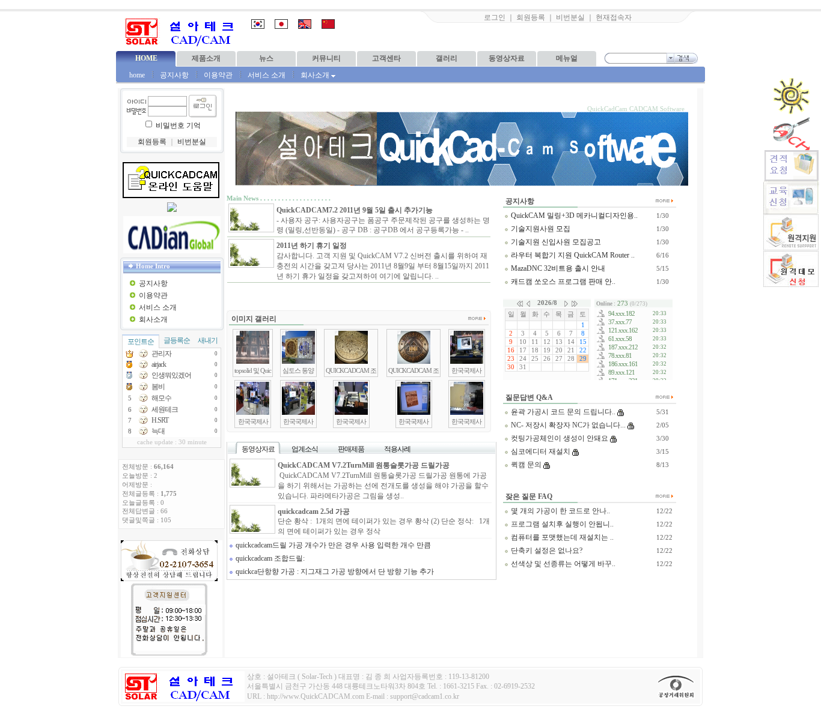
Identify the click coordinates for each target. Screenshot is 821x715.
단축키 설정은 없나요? (545, 550)
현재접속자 (614, 17)
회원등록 (530, 17)
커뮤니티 (326, 58)
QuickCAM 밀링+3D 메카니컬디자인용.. (573, 215)
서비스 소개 (266, 75)
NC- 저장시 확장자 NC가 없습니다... (567, 425)
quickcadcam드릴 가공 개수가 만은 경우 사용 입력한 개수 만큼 (332, 545)
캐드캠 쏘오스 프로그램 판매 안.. (562, 281)
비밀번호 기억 (178, 125)
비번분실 (570, 17)
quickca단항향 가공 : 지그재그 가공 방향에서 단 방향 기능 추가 (334, 571)
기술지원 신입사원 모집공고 (555, 242)
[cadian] (172, 234)
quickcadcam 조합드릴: (269, 558)
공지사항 (174, 75)
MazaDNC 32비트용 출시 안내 (557, 268)
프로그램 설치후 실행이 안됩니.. (561, 524)
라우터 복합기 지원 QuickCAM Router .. (572, 255)
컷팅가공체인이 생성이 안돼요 (558, 438)
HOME (146, 58)
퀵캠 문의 (525, 464)
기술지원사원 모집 (539, 229)
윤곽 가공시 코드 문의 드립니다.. (562, 412)
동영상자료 (507, 58)
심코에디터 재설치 (539, 451)
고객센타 (386, 58)
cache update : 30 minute (172, 442)
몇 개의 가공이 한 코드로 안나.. (559, 511)
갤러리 (446, 58)
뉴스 (266, 58)
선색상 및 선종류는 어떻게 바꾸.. (562, 564)
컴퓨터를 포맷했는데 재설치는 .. (561, 537)
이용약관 (218, 75)
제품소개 (206, 58)
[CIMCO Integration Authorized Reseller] (172, 209)
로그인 (494, 17)
